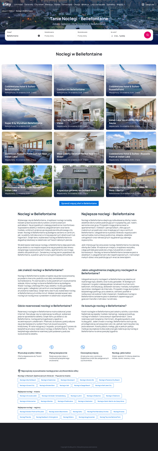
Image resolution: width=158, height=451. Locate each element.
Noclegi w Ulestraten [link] (85, 401)
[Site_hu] (79, 430)
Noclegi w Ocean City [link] (27, 385)
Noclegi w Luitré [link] (76, 396)
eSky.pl (4, 11)
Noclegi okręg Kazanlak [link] (87, 417)
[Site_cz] (57, 430)
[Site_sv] (108, 430)
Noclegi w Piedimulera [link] (65, 401)
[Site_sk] (71, 430)
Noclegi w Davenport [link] (68, 380)
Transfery (110, 4)
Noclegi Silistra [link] (68, 417)
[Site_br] (20, 430)
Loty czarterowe (97, 4)
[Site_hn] (131, 430)
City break (39, 4)
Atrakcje (85, 4)
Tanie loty (28, 4)
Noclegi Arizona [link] (119, 412)
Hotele (57, 4)
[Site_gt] (123, 430)
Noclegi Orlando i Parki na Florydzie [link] (32, 412)
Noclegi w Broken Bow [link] (47, 385)
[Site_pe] (42, 430)
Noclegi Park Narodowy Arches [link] (97, 412)
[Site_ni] (116, 430)
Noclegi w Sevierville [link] (87, 380)
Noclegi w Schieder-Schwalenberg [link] (54, 396)
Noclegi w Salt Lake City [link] (103, 385)
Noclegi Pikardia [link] (25, 417)
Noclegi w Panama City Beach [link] (109, 380)
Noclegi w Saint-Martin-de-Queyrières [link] (111, 401)
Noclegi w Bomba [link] (47, 401)
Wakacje (49, 4)
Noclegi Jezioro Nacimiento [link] (58, 412)
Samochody (67, 4)
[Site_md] (64, 430)
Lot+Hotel (18, 4)
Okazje (77, 4)
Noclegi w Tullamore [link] (113, 396)
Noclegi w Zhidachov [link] (94, 396)
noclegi (11, 11)
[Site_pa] (101, 430)
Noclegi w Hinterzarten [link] (28, 401)
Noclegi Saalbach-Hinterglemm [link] (47, 417)
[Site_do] (94, 430)
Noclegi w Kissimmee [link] (48, 380)
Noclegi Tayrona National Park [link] (110, 417)
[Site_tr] (49, 430)
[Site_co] (86, 430)
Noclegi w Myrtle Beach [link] (28, 380)
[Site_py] (138, 430)
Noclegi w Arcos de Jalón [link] (28, 396)
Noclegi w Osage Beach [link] (82, 385)
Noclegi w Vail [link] (64, 385)
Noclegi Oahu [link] (77, 412)
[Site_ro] (27, 430)
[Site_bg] (34, 430)
